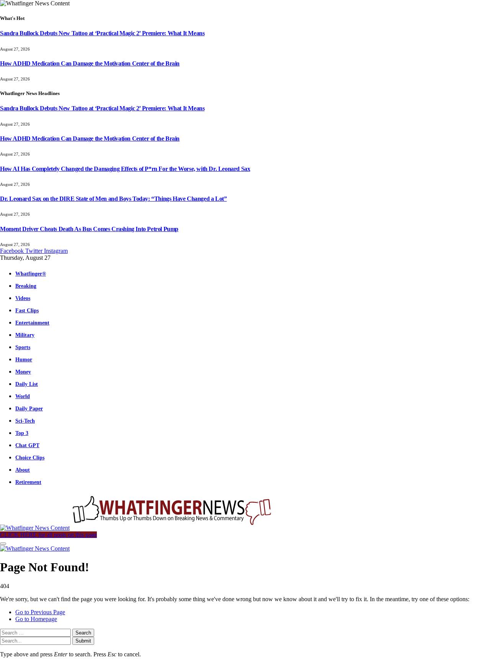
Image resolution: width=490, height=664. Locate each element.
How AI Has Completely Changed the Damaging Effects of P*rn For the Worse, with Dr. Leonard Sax (125, 169)
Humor (23, 359)
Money (23, 372)
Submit (83, 641)
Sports (22, 347)
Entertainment (32, 323)
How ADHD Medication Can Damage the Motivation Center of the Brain (90, 63)
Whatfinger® (30, 274)
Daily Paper (29, 408)
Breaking (25, 286)
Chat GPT (27, 445)
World (22, 396)
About (22, 470)
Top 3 (21, 433)
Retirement (28, 482)
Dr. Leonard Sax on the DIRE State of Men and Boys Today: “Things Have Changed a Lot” (113, 198)
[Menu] (3, 544)
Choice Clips (29, 457)
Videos (22, 298)
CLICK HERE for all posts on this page (48, 534)
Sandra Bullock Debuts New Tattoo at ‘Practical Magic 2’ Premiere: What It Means (102, 33)
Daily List (26, 384)
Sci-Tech (25, 421)
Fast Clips (27, 310)
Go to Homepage (36, 619)
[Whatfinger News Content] (137, 528)
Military (24, 335)
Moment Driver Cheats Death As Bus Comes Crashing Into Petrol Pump (89, 229)
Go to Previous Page (40, 612)
